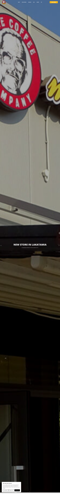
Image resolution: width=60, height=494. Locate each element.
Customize (6, 490)
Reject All (11, 490)
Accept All (17, 490)
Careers (38, 2)
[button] (1, 245)
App (41, 2)
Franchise (29, 2)
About (19, 2)
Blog (34, 2)
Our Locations (24, 2)
